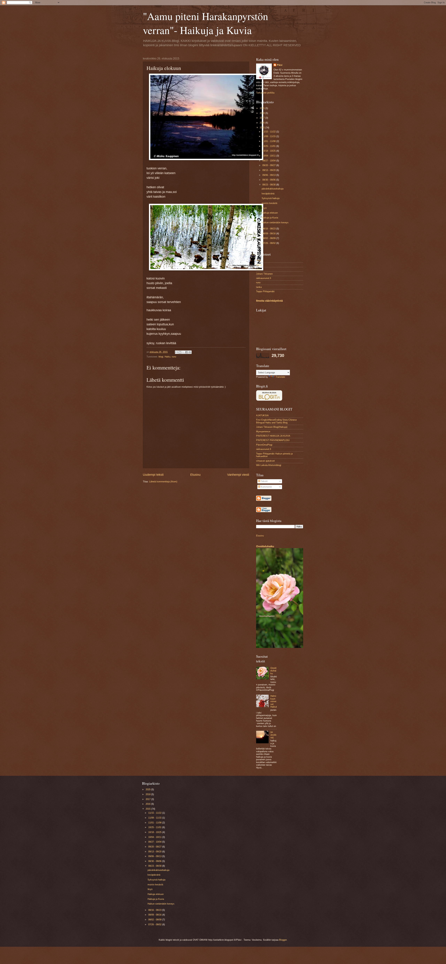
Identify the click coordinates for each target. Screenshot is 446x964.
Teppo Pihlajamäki (265, 291)
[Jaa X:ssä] (183, 352)
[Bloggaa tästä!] (180, 352)
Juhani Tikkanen (264, 273)
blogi (161, 356)
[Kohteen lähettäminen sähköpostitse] (176, 352)
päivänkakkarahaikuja (272, 188)
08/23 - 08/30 (269, 184)
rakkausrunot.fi (263, 278)
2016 (262, 122)
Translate (280, 377)
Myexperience (263, 431)
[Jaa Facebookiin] (186, 352)
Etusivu (195, 474)
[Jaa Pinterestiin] (190, 352)
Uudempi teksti (153, 474)
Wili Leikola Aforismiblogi (268, 465)
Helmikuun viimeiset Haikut (273, 701)
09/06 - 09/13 (269, 175)
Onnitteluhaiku (265, 546)
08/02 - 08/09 (269, 238)
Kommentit (266, 486)
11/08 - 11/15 (269, 136)
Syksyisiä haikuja (270, 198)
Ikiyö (264, 208)
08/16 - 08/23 (269, 228)
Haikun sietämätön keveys (275, 222)
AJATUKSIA (262, 415)
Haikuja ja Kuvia (270, 217)
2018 (262, 113)
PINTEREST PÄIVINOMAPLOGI (273, 440)
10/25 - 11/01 (269, 146)
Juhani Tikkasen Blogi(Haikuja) (271, 427)
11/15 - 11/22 (269, 131)
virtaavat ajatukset (265, 460)
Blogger (283, 940)
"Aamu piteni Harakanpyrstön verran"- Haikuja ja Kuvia (205, 23)
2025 (262, 108)
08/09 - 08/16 (269, 233)
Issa (258, 269)
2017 (262, 118)
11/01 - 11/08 (269, 141)
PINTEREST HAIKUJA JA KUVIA (273, 436)
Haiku (167, 356)
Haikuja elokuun (270, 212)
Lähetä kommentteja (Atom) (163, 481)
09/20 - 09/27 (269, 165)
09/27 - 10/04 (269, 160)
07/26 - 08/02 (269, 243)
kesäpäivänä (268, 193)
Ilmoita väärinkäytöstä (269, 300)
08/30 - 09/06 (269, 179)
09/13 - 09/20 (269, 170)
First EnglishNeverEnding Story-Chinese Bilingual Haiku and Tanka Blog (276, 421)
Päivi (279, 65)
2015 (262, 127)
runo (174, 356)
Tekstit (264, 481)
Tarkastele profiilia (265, 92)
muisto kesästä (269, 203)
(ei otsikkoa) (273, 735)
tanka (259, 287)
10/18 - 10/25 (269, 151)
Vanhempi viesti (238, 474)
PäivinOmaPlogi (264, 444)
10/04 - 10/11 (269, 155)
